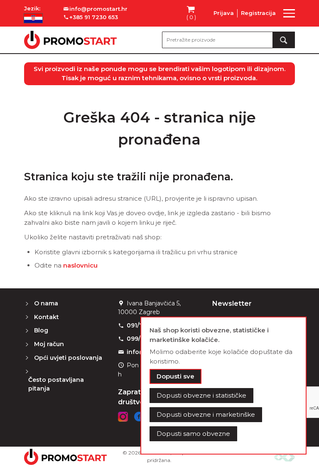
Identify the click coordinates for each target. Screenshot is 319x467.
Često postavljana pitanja (56, 384)
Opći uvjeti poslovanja (68, 357)
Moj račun (49, 344)
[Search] (283, 40)
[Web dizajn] (284, 457)
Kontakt (46, 317)
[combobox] (228, 40)
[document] (223, 385)
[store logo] (70, 40)
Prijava (223, 13)
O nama (46, 303)
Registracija (258, 13)
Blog (41, 330)
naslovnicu (80, 265)
